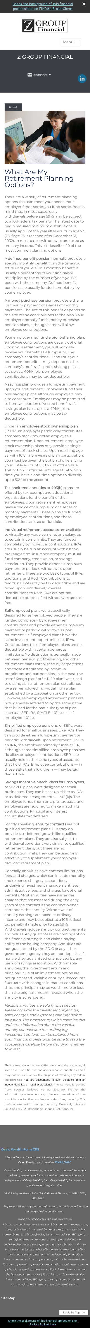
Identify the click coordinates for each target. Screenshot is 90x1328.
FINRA (59, 1162)
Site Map (8, 1298)
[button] (71, 42)
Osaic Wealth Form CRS (20, 1149)
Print (13, 107)
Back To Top (71, 1312)
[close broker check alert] (84, 4)
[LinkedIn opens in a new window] (82, 81)
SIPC (67, 1162)
